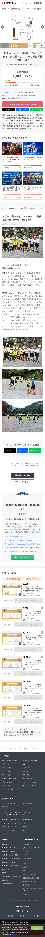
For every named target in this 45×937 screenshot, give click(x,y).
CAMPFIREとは (27, 844)
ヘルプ (24, 855)
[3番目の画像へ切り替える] (22, 45)
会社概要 (10, 916)
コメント (41, 208)
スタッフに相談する (28, 803)
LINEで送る (37, 110)
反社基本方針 (26, 885)
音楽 (23, 764)
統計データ (25, 830)
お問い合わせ (26, 858)
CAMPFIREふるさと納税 (10, 866)
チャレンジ (25, 768)
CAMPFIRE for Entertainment (11, 858)
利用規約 (25, 867)
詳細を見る (7, 600)
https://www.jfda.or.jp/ (15, 536)
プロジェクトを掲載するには (11, 9)
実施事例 (25, 827)
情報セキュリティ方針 (29, 881)
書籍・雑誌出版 (27, 778)
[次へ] (42, 27)
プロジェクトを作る (8, 803)
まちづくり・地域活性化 (30, 760)
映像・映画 (25, 775)
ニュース (25, 851)
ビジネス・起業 (7, 782)
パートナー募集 (34, 916)
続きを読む (36, 532)
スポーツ (35, 64)
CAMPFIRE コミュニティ (10, 848)
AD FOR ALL (6, 869)
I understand (37, 928)
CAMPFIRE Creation (8, 851)
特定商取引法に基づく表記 (30, 878)
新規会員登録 (38, 3)
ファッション (6, 775)
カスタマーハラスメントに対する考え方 (32, 890)
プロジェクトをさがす (15, 748)
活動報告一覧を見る (22, 475)
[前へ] (2, 27)
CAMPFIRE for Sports (9, 862)
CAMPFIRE (5, 844)
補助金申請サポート (8, 884)
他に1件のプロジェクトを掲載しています (24, 519)
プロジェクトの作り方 (9, 827)
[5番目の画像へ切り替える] (40, 45)
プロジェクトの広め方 (9, 830)
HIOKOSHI (5, 873)
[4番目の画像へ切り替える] (31, 45)
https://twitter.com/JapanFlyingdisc (19, 540)
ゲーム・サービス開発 (9, 778)
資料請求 (5, 807)
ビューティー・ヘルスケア (30, 782)
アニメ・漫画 (6, 771)
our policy (14, 934)
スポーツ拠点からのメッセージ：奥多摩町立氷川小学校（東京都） (22, 218)
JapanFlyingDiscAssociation (19, 64)
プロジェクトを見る (22, 482)
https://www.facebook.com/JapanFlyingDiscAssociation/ (23, 544)
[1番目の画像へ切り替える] (4, 45)
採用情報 (22, 916)
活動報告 (12, 208)
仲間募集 (32, 208)
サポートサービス (28, 823)
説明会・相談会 (27, 819)
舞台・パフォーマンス (29, 786)
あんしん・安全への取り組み (31, 848)
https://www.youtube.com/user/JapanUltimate (23, 548)
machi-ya (5, 880)
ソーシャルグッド (7, 789)
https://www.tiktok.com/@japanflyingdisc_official (23, 551)
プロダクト (5, 764)
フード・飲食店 (7, 768)
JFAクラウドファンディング (11, 876)
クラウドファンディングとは (11, 823)
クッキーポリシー (28, 894)
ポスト (10, 110)
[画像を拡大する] (20, 594)
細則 (23, 871)
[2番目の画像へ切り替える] (13, 45)
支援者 (22, 208)
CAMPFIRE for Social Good (11, 855)
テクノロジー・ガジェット (10, 760)
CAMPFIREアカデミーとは (10, 819)
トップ (4, 748)
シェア (24, 110)
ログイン (29, 3)
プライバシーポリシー (29, 874)
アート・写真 (6, 786)
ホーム (4, 208)
